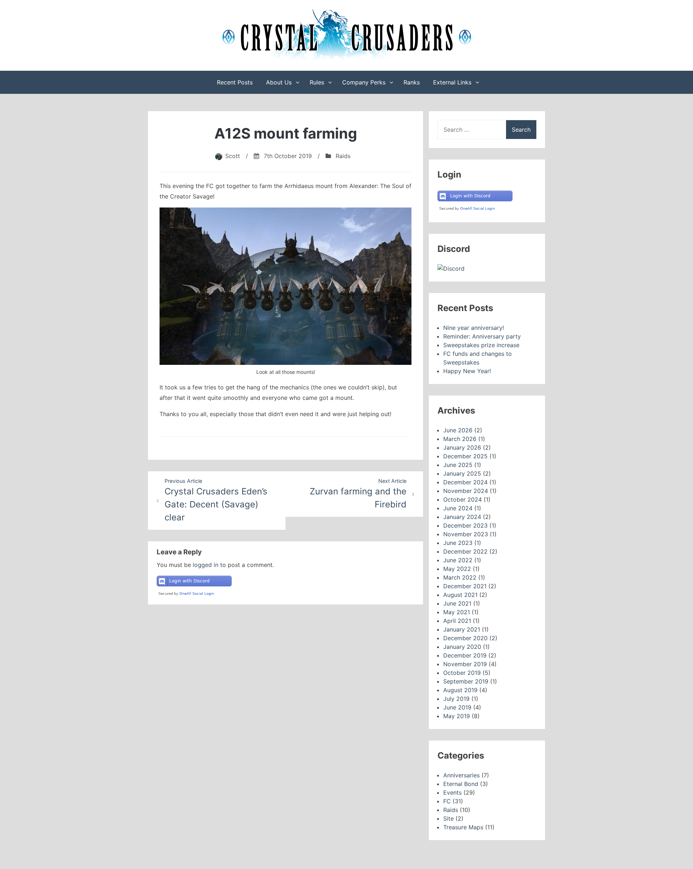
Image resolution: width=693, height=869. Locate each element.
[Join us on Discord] (451, 268)
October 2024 (462, 499)
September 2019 (465, 681)
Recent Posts (235, 82)
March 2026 (459, 438)
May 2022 (457, 568)
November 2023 (465, 534)
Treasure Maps (463, 827)
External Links (452, 82)
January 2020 (462, 646)
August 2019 (460, 690)
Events (452, 792)
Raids (343, 156)
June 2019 (457, 707)
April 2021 (457, 620)
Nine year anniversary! (473, 327)
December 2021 (465, 586)
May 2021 (456, 612)
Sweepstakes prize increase (481, 345)
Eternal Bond (460, 783)
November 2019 (465, 664)
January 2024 (462, 516)
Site (448, 818)
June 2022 (457, 560)
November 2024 (465, 490)
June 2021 (457, 603)
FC (447, 801)
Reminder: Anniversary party (482, 336)
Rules (317, 82)
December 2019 (465, 655)
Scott (232, 156)
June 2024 (457, 508)
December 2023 (465, 525)
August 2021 (460, 594)
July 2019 (456, 698)
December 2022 (465, 551)
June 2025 (457, 464)
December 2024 (465, 482)
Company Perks (363, 82)
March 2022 (459, 577)
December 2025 (465, 456)
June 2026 (457, 430)
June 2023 (457, 542)
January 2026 (462, 447)
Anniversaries (461, 775)
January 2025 (462, 473)
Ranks (412, 82)
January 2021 (461, 629)
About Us (279, 82)
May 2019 (456, 716)
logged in (205, 564)
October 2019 (462, 672)
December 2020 (465, 638)
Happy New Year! (467, 371)
